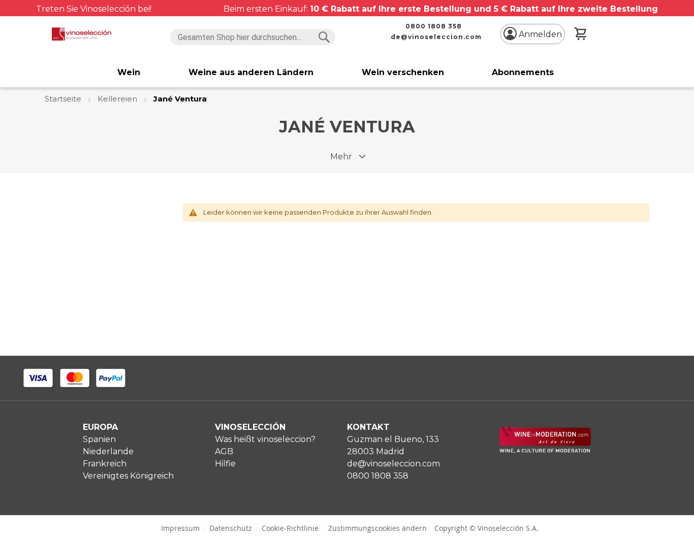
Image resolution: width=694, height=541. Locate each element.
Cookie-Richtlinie (290, 528)
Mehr (341, 156)
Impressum (180, 528)
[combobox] (252, 37)
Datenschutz (230, 528)
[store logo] (81, 34)
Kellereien (118, 99)
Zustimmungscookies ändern (377, 528)
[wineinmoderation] (545, 450)
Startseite (64, 99)
